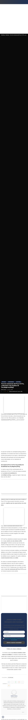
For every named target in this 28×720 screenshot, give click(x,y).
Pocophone (10, 677)
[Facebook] (1, 391)
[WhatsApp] (4, 391)
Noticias (4, 381)
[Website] (21, 712)
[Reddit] (5, 391)
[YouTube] (25, 712)
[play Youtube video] (14, 603)
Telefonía (18, 381)
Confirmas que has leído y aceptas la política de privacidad (15, 639)
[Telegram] (6, 391)
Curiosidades (11, 381)
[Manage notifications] (3, 717)
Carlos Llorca (3, 389)
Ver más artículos (14, 697)
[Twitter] (2, 391)
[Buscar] (26, 2)
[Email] (7, 391)
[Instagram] (23, 712)
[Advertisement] (14, 19)
